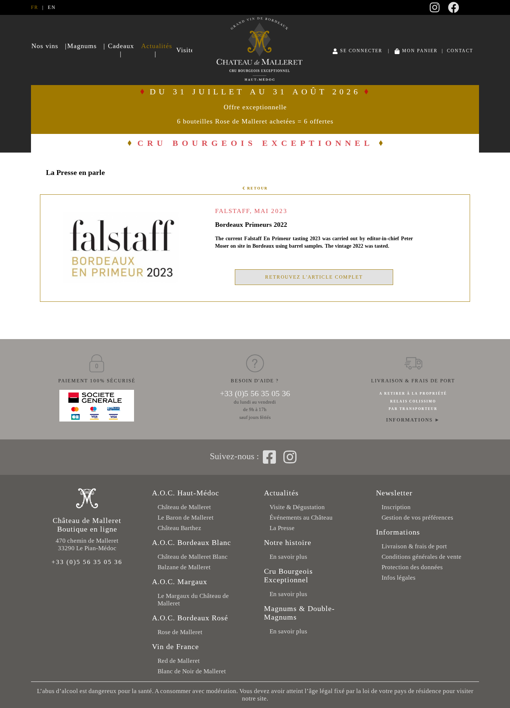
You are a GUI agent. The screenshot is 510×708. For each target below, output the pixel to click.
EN (52, 7)
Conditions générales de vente (421, 556)
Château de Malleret (184, 507)
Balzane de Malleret (184, 567)
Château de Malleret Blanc (193, 556)
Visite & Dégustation (297, 507)
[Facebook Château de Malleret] (454, 10)
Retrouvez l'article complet (314, 277)
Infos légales (399, 577)
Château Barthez (179, 528)
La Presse (282, 528)
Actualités (155, 46)
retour (256, 188)
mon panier (419, 50)
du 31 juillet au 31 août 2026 (255, 106)
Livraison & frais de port (414, 546)
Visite (184, 50)
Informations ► (413, 420)
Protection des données (412, 567)
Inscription (396, 507)
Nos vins (44, 46)
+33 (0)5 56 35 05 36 (255, 393)
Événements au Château (301, 517)
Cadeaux (121, 46)
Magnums (82, 46)
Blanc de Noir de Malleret (192, 671)
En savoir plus (288, 556)
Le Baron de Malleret (186, 517)
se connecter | (365, 50)
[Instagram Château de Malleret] (435, 10)
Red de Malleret (179, 660)
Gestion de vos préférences (417, 517)
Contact (460, 50)
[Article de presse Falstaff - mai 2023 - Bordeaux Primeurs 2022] (121, 281)
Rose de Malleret (180, 632)
